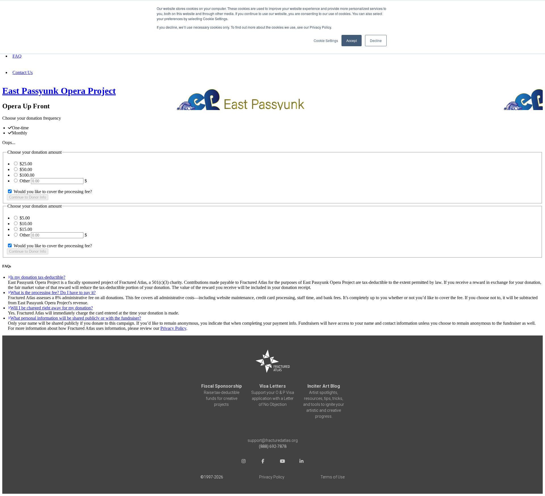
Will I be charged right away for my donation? (51, 307)
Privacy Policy (173, 328)
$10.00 (26, 223)
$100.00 (27, 175)
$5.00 (25, 218)
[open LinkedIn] (301, 462)
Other (25, 180)
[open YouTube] (282, 462)
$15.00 (26, 229)
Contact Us (22, 72)
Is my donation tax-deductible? (37, 277)
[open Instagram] (243, 462)
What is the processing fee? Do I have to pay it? (53, 292)
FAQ (17, 56)
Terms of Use (332, 477)
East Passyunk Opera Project (59, 91)
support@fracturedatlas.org (273, 440)
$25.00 (26, 163)
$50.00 (26, 169)
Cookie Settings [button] (326, 40)
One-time (20, 127)
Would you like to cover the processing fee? (52, 191)
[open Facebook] (263, 462)
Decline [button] (376, 40)
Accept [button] (351, 40)
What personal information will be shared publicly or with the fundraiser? (75, 318)
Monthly (19, 132)
